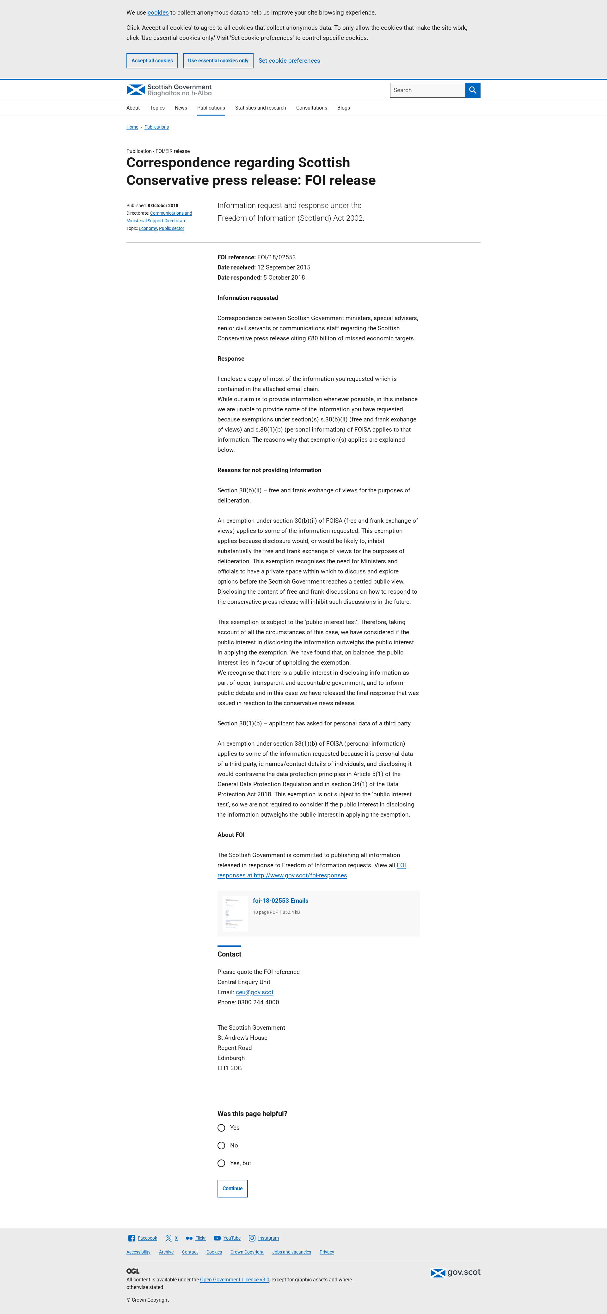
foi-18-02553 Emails (281, 900)
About (133, 108)
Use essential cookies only (218, 61)
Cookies (214, 1251)
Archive (166, 1251)
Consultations (311, 108)
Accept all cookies (152, 61)
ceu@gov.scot (254, 992)
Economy (148, 228)
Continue (233, 1188)
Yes (235, 1127)
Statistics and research (260, 108)
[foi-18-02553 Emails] (235, 914)
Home (132, 127)
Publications (211, 108)
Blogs (343, 108)
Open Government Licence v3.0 (234, 1280)
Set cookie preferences (289, 60)
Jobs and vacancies (291, 1251)
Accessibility (138, 1251)
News (181, 108)
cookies (158, 12)
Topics (157, 108)
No (234, 1145)
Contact (190, 1251)
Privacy (327, 1251)
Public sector (171, 228)
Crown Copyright (247, 1251)
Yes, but (240, 1163)
